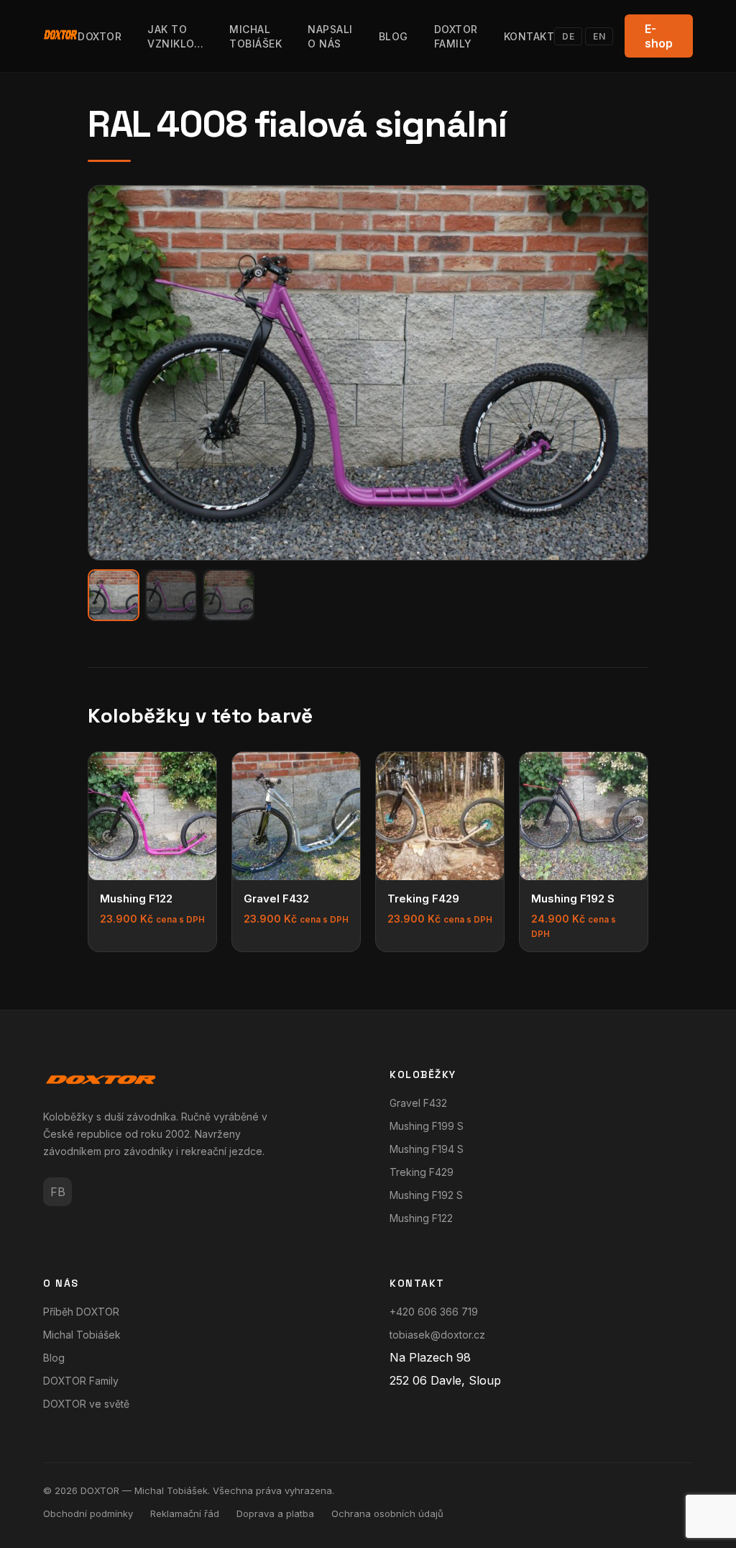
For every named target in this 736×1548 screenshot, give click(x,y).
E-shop (659, 36)
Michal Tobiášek (82, 1335)
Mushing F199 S (427, 1126)
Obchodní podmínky (88, 1513)
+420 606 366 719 (434, 1311)
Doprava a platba (275, 1513)
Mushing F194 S (427, 1149)
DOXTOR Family (81, 1381)
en (599, 36)
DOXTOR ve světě (86, 1404)
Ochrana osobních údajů (387, 1513)
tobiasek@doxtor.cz (437, 1335)
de (568, 36)
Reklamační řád (184, 1513)
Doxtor (99, 36)
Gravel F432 (418, 1103)
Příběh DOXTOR (81, 1311)
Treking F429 (422, 1172)
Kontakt (529, 36)
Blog (393, 36)
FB (57, 1192)
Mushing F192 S (426, 1195)
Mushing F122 (421, 1218)
